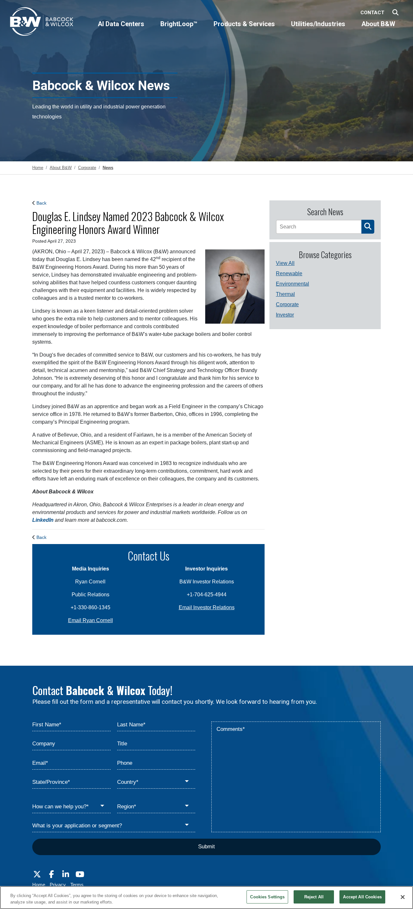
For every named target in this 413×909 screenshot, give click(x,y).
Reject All (314, 896)
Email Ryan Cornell (90, 620)
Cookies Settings (267, 896)
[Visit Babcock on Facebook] (51, 874)
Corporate (287, 304)
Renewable (289, 273)
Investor (285, 315)
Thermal (285, 294)
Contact (372, 12)
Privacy (58, 884)
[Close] (403, 897)
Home (38, 884)
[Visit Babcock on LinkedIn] (65, 874)
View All (285, 263)
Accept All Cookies (362, 896)
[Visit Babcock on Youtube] (79, 874)
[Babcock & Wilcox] (42, 23)
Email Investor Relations (207, 607)
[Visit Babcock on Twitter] (37, 874)
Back (41, 203)
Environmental (292, 284)
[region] (206, 897)
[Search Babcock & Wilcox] (395, 13)
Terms (77, 884)
